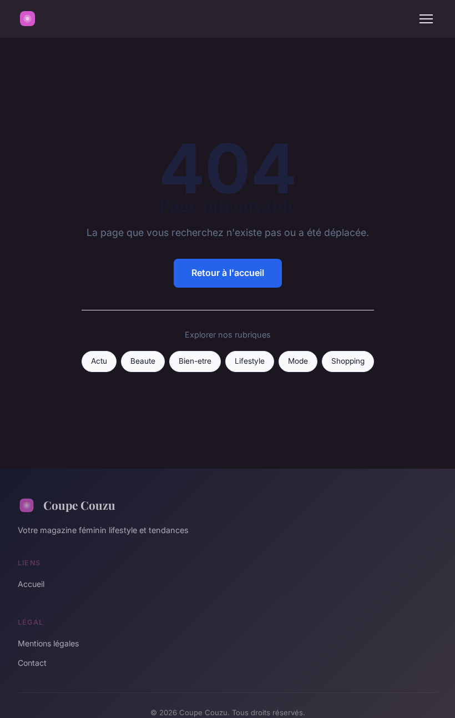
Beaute (142, 361)
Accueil (31, 584)
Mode (298, 361)
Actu (99, 361)
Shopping (348, 361)
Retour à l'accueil (227, 272)
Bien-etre (195, 361)
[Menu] (426, 19)
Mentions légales (48, 643)
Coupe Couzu (79, 505)
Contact (32, 662)
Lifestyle (250, 361)
